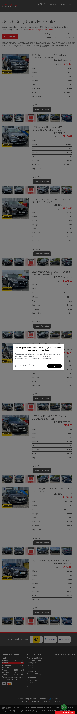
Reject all (23, 366)
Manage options (38, 366)
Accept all (54, 366)
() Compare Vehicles (65, 712)
